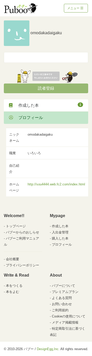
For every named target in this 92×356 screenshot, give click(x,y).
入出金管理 (60, 232)
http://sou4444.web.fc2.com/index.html (56, 184)
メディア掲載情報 (65, 322)
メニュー (73, 8)
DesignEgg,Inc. (48, 349)
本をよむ (12, 292)
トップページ (16, 226)
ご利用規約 (60, 310)
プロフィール (28, 117)
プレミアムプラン (65, 292)
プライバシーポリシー (22, 265)
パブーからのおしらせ (22, 232)
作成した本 (47, 105)
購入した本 (60, 238)
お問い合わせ (62, 304)
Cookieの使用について (68, 316)
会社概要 (12, 259)
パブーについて (63, 286)
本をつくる (14, 286)
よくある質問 (62, 298)
